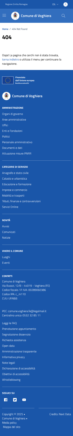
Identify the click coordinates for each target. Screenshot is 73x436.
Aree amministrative (14, 119)
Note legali (8, 363)
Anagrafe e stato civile (15, 173)
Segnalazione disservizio (16, 334)
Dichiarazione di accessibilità (18, 368)
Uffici (5, 125)
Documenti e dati (12, 148)
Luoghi (6, 257)
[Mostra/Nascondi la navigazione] (4, 15)
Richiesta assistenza (14, 340)
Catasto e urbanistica (14, 178)
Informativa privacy (13, 357)
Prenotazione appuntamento (19, 329)
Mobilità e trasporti (13, 195)
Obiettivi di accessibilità (15, 374)
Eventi (6, 263)
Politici (6, 136)
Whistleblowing (11, 380)
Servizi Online (10, 207)
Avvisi (5, 226)
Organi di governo (12, 114)
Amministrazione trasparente (19, 351)
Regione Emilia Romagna (16, 4)
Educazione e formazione (16, 184)
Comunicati (8, 232)
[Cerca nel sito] (63, 15)
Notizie (6, 237)
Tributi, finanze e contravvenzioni (21, 201)
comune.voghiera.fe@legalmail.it (27, 311)
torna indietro (10, 59)
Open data (8, 346)
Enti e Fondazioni (12, 131)
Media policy (9, 422)
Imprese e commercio (14, 190)
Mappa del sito (11, 427)
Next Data (65, 414)
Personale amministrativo (17, 142)
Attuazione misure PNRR (16, 153)
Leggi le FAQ (9, 323)
